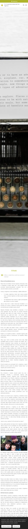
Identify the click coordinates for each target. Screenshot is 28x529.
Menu (26, 5)
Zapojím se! (15, 1)
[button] (23, 5)
